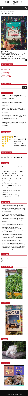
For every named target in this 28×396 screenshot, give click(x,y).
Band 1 (20, 167)
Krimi (11, 180)
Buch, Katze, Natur (6, 76)
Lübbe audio (9, 183)
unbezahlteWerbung (6, 196)
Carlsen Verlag (8, 169)
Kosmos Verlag (5, 180)
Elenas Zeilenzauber (6, 72)
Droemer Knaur (5, 171)
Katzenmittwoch (5, 178)
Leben (21, 180)
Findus (9, 173)
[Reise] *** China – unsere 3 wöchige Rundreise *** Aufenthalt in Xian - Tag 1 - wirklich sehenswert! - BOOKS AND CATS (13, 236)
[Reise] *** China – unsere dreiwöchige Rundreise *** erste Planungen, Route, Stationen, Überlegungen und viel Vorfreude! (13, 110)
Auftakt (16, 166)
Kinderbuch (14, 178)
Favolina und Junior (6, 69)
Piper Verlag (4, 185)
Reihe (9, 185)
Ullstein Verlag (5, 192)
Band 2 (3, 169)
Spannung (13, 188)
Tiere (19, 190)
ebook (18, 171)
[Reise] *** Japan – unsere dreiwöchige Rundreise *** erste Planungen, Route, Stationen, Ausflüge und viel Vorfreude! (14, 248)
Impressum (14, 392)
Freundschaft (7, 176)
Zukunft (19, 196)
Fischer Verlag (14, 173)
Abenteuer (5, 166)
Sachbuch (8, 188)
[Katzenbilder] (14, 350)
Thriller (15, 190)
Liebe (4, 183)
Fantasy (4, 173)
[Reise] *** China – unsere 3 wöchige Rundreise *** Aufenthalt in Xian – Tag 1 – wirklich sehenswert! (13, 103)
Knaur (20, 178)
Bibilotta (4, 71)
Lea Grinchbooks (6, 75)
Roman (3, 188)
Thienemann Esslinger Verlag (7, 190)
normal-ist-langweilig (5, 59)
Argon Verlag (11, 166)
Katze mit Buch (5, 73)
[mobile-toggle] (2, 8)
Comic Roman (17, 169)
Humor (14, 176)
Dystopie (14, 171)
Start (2, 11)
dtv (10, 171)
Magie (15, 183)
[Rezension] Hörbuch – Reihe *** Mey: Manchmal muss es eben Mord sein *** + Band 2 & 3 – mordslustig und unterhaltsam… (14, 124)
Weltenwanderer (5, 68)
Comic (13, 169)
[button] (26, 8)
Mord (19, 183)
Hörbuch (20, 176)
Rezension (17, 185)
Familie (21, 171)
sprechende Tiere (20, 188)
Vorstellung (14, 196)
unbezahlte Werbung (10, 194)
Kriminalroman (16, 180)
